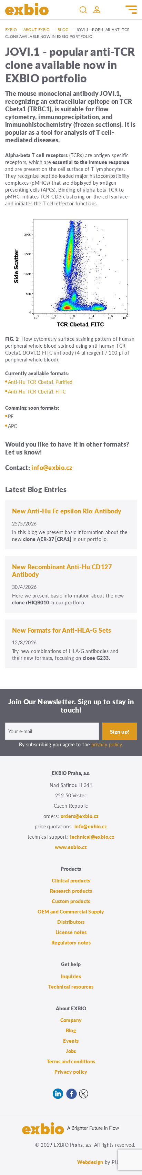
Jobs (71, 1051)
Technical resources (70, 986)
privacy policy (106, 744)
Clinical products (71, 880)
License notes (71, 932)
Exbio (11, 29)
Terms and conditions (71, 1061)
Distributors (71, 921)
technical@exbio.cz (92, 836)
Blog (63, 29)
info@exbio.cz (51, 467)
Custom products (71, 901)
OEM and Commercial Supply (71, 911)
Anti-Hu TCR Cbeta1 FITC (37, 391)
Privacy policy (70, 1071)
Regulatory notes (71, 942)
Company (71, 1019)
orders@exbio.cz (80, 816)
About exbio (36, 29)
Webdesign (90, 1161)
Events (71, 1040)
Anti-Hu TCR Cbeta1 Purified (40, 381)
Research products (71, 890)
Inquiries (71, 976)
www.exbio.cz (71, 847)
